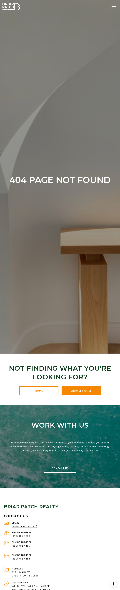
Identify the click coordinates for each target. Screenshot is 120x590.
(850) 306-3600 (21, 536)
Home (39, 390)
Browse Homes (81, 390)
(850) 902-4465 (21, 545)
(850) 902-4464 (21, 558)
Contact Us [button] (60, 468)
